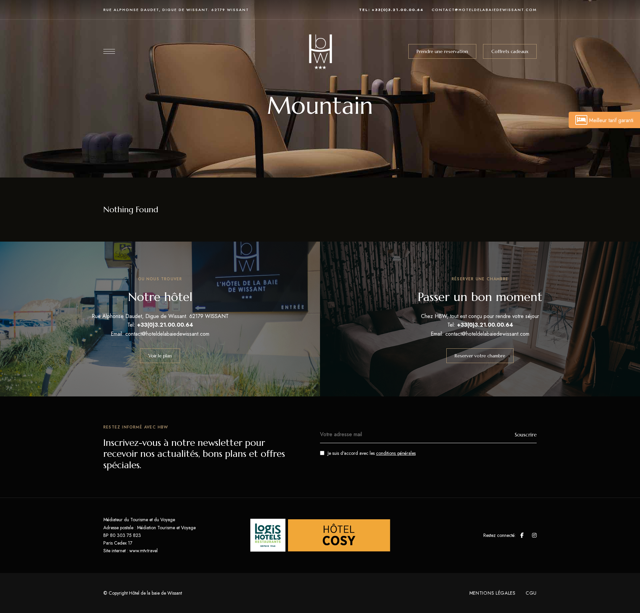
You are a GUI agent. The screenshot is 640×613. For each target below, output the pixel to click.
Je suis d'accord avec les (372, 453)
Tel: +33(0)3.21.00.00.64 (391, 9)
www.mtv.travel (143, 550)
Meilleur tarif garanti (611, 120)
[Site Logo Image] (320, 51)
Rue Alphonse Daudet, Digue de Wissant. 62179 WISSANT (176, 9)
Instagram (534, 535)
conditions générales (396, 453)
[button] (442, 51)
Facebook (522, 535)
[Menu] (109, 51)
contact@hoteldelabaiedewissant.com (484, 9)
